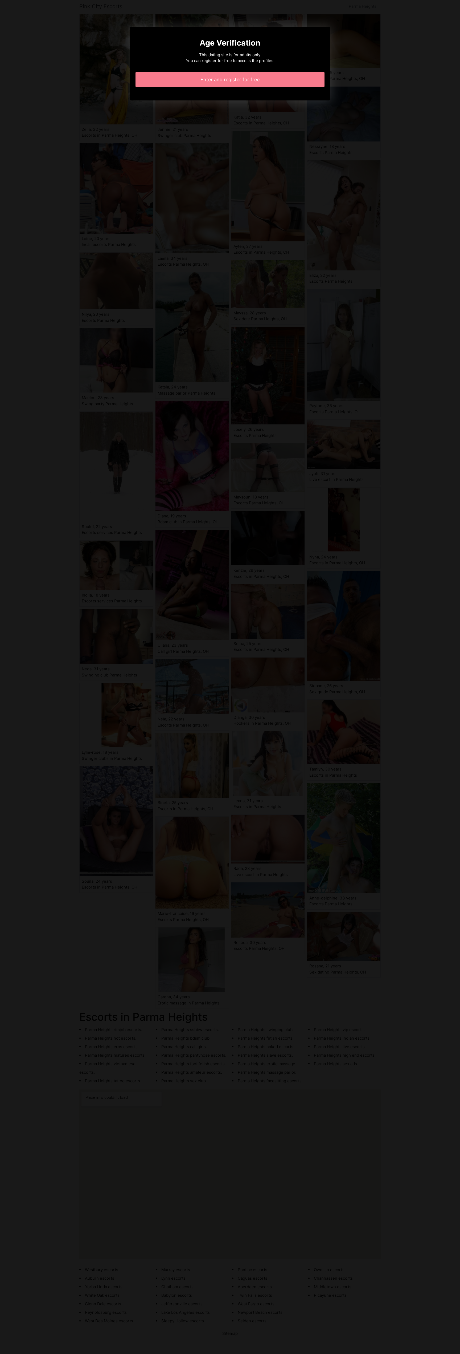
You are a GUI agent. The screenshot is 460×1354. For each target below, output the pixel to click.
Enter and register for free (230, 79)
